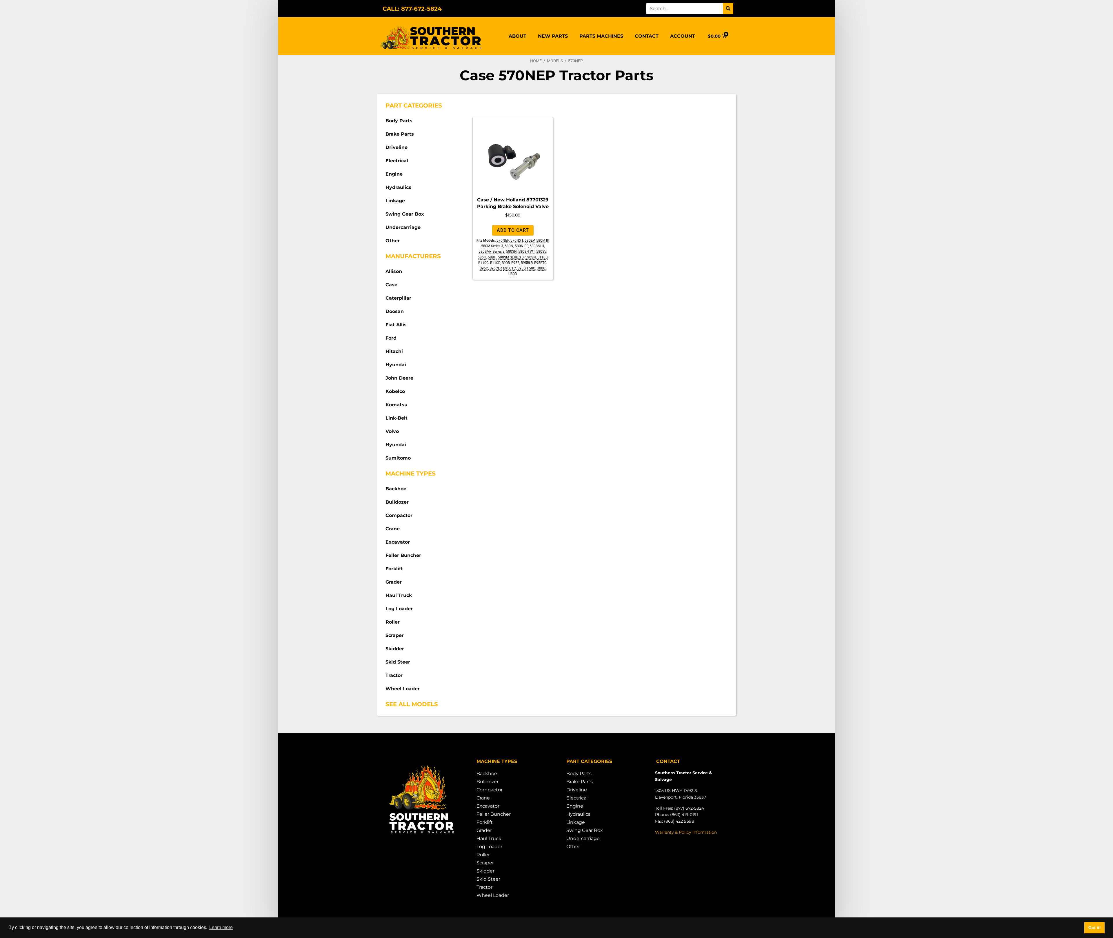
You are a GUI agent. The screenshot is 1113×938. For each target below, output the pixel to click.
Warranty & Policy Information (686, 832)
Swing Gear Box (404, 214)
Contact (647, 36)
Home (536, 61)
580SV (541, 251)
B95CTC (509, 268)
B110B (542, 257)
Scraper (394, 635)
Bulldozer (397, 502)
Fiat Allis (396, 324)
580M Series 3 (492, 246)
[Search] (728, 8)
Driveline (396, 147)
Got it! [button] (1094, 927)
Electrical (396, 160)
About (517, 36)
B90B (506, 263)
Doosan (394, 311)
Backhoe (395, 488)
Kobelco (395, 391)
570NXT (516, 240)
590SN (530, 257)
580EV (530, 240)
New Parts (553, 36)
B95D (521, 268)
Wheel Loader (402, 688)
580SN (511, 251)
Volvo (392, 431)
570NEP (503, 240)
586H (482, 257)
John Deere (399, 378)
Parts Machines (601, 36)
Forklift (394, 568)
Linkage (395, 200)
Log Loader (399, 608)
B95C (484, 268)
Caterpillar (398, 298)
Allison (393, 271)
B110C (483, 263)
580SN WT (526, 251)
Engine (394, 174)
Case (391, 284)
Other (392, 240)
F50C (531, 268)
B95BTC (540, 263)
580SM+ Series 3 (492, 251)
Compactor (398, 515)
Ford (391, 338)
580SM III (537, 246)
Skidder (394, 648)
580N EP (521, 246)
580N (509, 246)
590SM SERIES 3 (511, 257)
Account (682, 36)
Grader (393, 582)
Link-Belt (396, 418)
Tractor (394, 675)
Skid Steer (397, 662)
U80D (512, 274)
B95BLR (527, 263)
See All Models (411, 704)
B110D (495, 263)
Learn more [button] (221, 927)
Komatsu (396, 404)
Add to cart (513, 230)
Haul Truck (398, 595)
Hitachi (394, 351)
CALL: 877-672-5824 (412, 8)
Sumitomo (398, 458)
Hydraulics (398, 187)
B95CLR (496, 268)
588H (492, 257)
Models (555, 61)
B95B (515, 263)
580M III (542, 240)
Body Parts (398, 120)
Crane (392, 528)
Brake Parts (399, 134)
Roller (392, 622)
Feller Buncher (403, 555)
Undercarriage (403, 227)
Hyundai (395, 364)
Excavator (397, 542)
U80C (541, 268)
